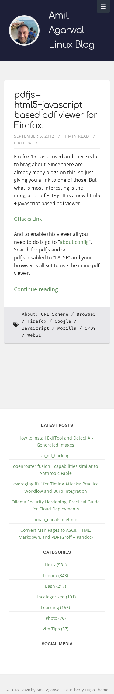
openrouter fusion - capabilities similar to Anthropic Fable (55, 469)
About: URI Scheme (45, 314)
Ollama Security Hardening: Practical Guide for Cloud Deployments (56, 505)
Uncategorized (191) (55, 597)
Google (63, 321)
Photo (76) (56, 618)
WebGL (34, 335)
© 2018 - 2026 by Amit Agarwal (33, 689)
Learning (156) (55, 607)
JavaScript (35, 328)
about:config (74, 242)
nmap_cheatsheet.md (55, 519)
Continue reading (36, 289)
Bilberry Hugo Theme (89, 689)
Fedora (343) (55, 575)
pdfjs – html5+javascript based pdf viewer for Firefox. (55, 110)
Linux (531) (56, 565)
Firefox (23, 142)
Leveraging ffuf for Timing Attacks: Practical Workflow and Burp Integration (55, 487)
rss (65, 689)
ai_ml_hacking (55, 455)
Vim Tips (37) (55, 629)
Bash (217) (55, 586)
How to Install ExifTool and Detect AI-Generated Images (55, 441)
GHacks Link (28, 219)
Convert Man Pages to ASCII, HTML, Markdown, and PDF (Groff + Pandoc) (56, 533)
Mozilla (67, 328)
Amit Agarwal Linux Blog (71, 30)
